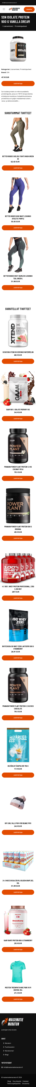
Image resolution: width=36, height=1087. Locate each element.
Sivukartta (25, 1084)
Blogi (6, 1055)
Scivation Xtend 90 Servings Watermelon (18, 352)
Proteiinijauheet (21, 26)
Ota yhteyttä (17, 1081)
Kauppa (29, 9)
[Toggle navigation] (3, 9)
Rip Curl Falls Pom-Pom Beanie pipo (18, 823)
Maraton (8, 1043)
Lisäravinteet (8, 26)
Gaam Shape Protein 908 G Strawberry (18, 940)
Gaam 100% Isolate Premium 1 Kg (18, 409)
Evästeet (26, 1081)
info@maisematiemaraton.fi (9, 2)
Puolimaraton (9, 1047)
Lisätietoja (18, 83)
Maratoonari (9, 1051)
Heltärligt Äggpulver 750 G (18, 766)
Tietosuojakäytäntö (14, 1084)
